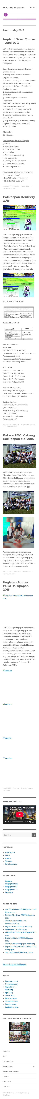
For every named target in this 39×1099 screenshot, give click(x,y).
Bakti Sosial (17, 571)
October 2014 (10, 1004)
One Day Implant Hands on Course (19, 952)
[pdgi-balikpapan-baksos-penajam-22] (18, 1026)
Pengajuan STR (11, 889)
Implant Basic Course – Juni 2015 (19, 40)
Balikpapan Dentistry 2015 (16, 929)
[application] (19, 814)
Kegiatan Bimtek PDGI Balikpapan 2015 (16, 586)
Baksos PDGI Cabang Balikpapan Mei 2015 (19, 437)
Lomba (8, 858)
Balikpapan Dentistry (28, 424)
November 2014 (11, 1001)
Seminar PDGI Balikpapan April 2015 (20, 944)
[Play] (6, 822)
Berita (7, 855)
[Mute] (30, 822)
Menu (32, 7)
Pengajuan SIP (11, 887)
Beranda (6, 1051)
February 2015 (11, 998)
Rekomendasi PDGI (11, 1071)
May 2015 (9, 990)
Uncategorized (11, 864)
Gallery (6, 1076)
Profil (5, 1056)
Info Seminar (8, 1061)
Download (9, 892)
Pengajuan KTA (11, 884)
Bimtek (23, 788)
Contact (6, 1086)
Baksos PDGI (27, 571)
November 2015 (11, 984)
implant (28, 186)
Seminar (16, 186)
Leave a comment (9, 188)
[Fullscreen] (33, 822)
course (23, 186)
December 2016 (11, 981)
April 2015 (9, 993)
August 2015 (10, 987)
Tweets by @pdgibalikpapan (14, 964)
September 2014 (11, 1007)
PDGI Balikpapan (13, 7)
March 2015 (10, 995)
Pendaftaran (8, 1066)
